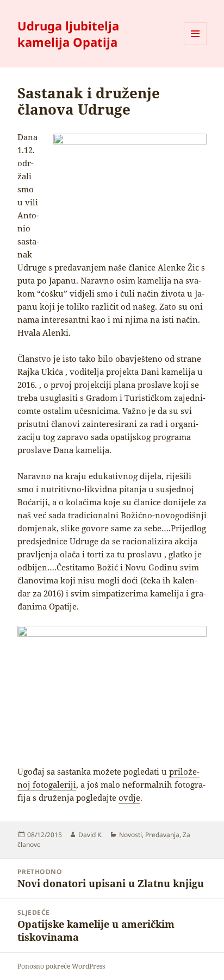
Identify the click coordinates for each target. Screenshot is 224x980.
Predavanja (162, 834)
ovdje (129, 797)
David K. (90, 834)
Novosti (130, 834)
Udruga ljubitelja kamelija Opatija (68, 33)
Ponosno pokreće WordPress (61, 966)
